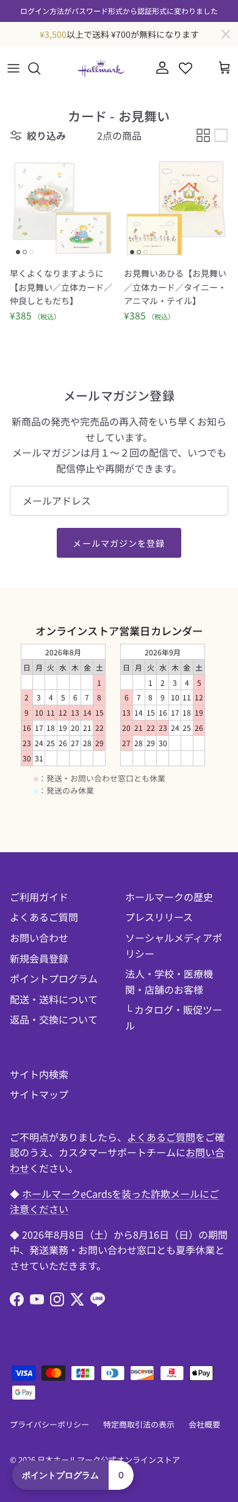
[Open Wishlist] (185, 68)
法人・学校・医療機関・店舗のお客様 (169, 981)
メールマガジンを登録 (119, 543)
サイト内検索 (39, 1074)
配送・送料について (54, 999)
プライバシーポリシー (49, 1424)
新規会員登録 (39, 958)
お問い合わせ (39, 937)
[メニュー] (13, 68)
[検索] (40, 68)
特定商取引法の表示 (139, 1424)
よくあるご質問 (44, 916)
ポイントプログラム (54, 978)
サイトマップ (39, 1094)
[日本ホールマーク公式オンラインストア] (100, 68)
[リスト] (221, 135)
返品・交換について (54, 1019)
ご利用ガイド (39, 896)
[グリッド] (203, 135)
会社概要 (204, 1424)
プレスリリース (159, 916)
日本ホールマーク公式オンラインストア (108, 1459)
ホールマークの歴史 (169, 896)
